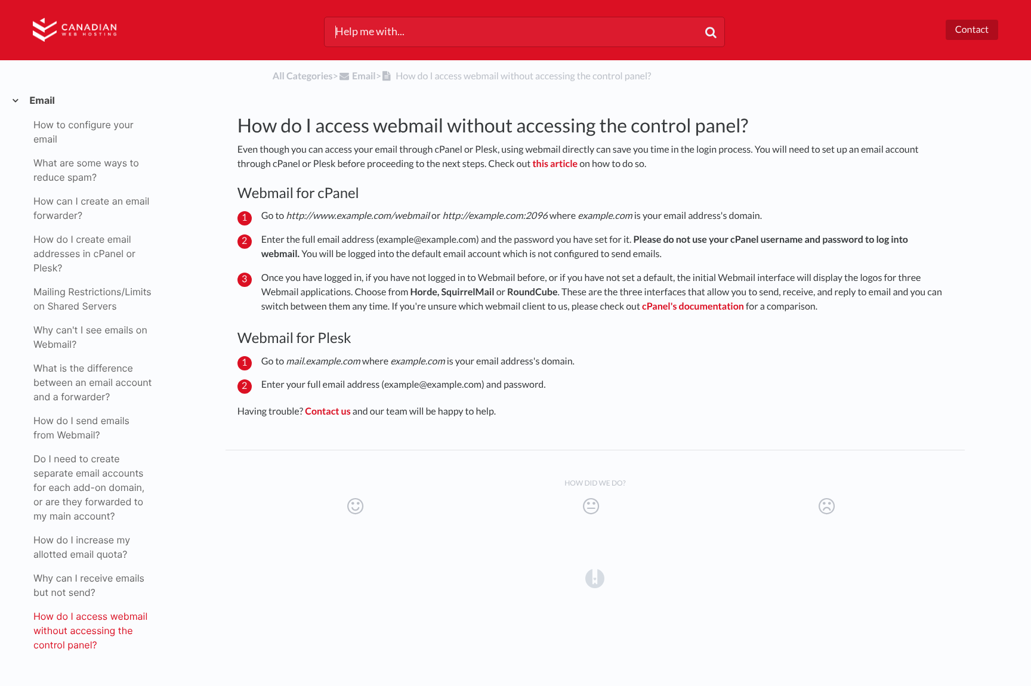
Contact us (328, 411)
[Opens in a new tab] (594, 577)
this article (555, 163)
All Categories (303, 76)
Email (42, 100)
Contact (972, 29)
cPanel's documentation (693, 306)
